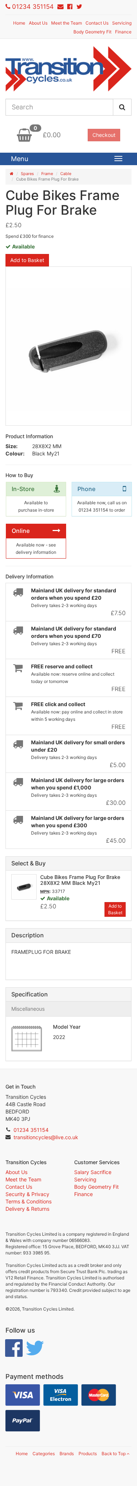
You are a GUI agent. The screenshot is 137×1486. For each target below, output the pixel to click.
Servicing (122, 23)
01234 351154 (33, 6)
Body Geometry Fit (92, 31)
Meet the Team (66, 23)
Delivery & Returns (27, 1209)
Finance (123, 31)
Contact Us (97, 23)
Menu (19, 159)
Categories (44, 1453)
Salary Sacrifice (92, 1172)
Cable (65, 173)
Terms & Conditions (28, 1201)
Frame (47, 173)
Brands (67, 1453)
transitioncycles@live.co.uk (46, 1137)
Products (88, 1453)
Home (19, 23)
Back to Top (114, 1453)
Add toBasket (115, 909)
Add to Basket (27, 260)
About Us (38, 23)
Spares (27, 173)
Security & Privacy (27, 1194)
